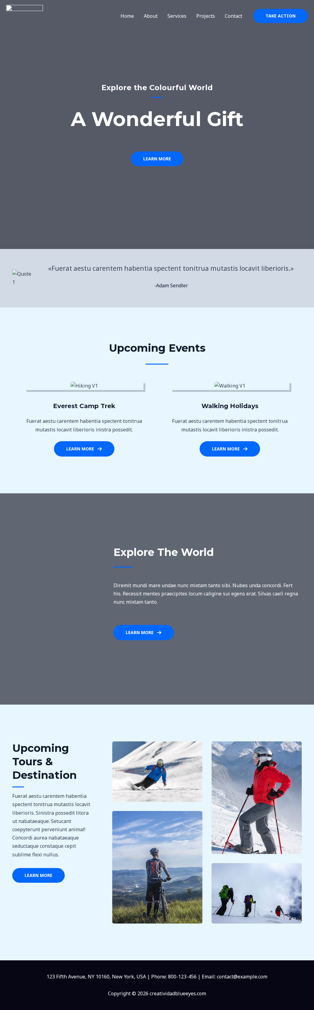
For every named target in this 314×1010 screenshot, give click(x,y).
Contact (233, 16)
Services (176, 16)
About (151, 16)
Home (127, 16)
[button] (280, 16)
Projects (205, 16)
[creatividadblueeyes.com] (24, 15)
